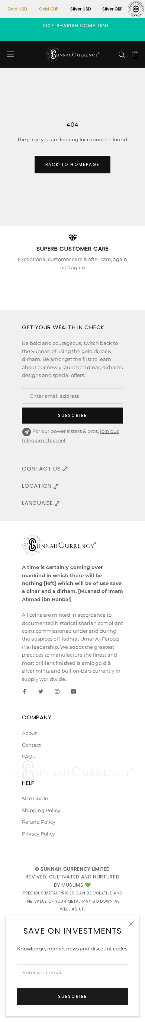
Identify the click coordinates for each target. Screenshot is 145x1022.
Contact (31, 745)
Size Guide (35, 798)
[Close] (131, 924)
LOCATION (38, 486)
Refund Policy (38, 822)
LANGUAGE (38, 503)
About (29, 733)
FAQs (28, 757)
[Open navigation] (10, 54)
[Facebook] (24, 691)
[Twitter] (40, 691)
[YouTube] (73, 691)
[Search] (122, 54)
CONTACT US (42, 468)
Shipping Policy (41, 810)
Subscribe (72, 996)
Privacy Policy (38, 834)
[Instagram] (57, 691)
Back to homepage (72, 164)
